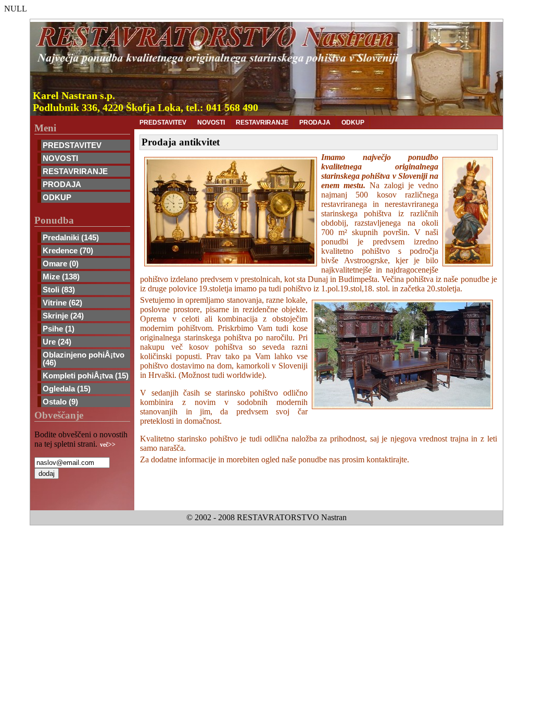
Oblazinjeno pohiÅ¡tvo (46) (83, 358)
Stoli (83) (59, 289)
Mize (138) (61, 276)
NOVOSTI (60, 158)
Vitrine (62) (62, 302)
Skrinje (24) (63, 315)
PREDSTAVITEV (72, 145)
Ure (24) (57, 341)
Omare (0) (61, 263)
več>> (108, 444)
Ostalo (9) (60, 401)
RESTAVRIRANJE (75, 171)
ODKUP (57, 197)
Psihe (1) (58, 328)
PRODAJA (62, 184)
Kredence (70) (68, 250)
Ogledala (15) (67, 388)
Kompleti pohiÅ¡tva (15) (86, 375)
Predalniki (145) (71, 237)
